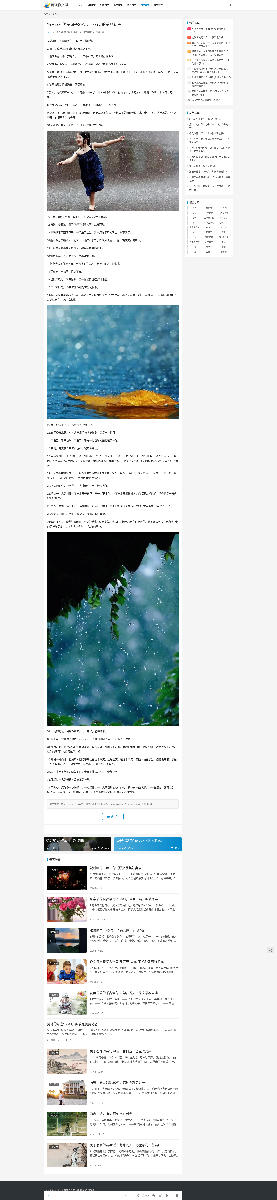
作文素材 (144, 5)
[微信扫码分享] (154, 1195)
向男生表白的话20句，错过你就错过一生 (119, 1083)
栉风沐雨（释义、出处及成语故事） (207, 133)
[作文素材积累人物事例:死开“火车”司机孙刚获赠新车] (67, 971)
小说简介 (223, 223)
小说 (194, 223)
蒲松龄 (224, 252)
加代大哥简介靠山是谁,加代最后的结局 (211, 77)
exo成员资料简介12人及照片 (206, 100)
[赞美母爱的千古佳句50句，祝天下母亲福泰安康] (67, 1003)
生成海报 (144, 1195)
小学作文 (91, 5)
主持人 (209, 252)
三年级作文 (209, 218)
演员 (194, 213)
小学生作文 (209, 223)
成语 (194, 218)
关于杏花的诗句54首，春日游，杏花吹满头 (120, 1051)
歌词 (224, 247)
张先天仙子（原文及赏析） (202, 166)
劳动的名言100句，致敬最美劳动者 (72, 1024)
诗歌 (194, 232)
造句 (194, 237)
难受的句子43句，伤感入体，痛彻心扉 (117, 930)
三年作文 (209, 227)
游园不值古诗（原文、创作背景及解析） (209, 171)
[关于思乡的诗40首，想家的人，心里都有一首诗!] (67, 1155)
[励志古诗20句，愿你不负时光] (67, 1124)
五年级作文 (194, 242)
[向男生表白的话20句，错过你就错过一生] (67, 1092)
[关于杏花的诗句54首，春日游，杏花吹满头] (67, 1061)
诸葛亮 (209, 232)
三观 (194, 247)
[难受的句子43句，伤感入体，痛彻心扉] (67, 940)
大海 (49, 32)
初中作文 (104, 5)
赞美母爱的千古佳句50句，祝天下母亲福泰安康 (124, 993)
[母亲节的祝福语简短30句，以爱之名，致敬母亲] (67, 909)
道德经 (224, 227)
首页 (80, 5)
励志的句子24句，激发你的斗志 (205, 118)
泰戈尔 (209, 247)
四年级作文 (223, 237)
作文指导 (158, 5)
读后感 (224, 208)
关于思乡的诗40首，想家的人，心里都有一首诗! (124, 1145)
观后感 (209, 208)
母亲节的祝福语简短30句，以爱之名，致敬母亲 (124, 899)
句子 (224, 242)
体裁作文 (131, 5)
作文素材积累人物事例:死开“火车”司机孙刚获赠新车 (127, 962)
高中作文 (117, 5)
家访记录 (209, 237)
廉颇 (194, 252)
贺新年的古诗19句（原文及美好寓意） (117, 868)
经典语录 (223, 218)
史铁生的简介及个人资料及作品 (207, 37)
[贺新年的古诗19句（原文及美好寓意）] (67, 878)
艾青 (224, 232)
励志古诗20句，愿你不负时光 (111, 1114)
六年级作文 (223, 213)
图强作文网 (69, 1190)
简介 (194, 208)
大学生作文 (194, 227)
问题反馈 (89, 1190)
